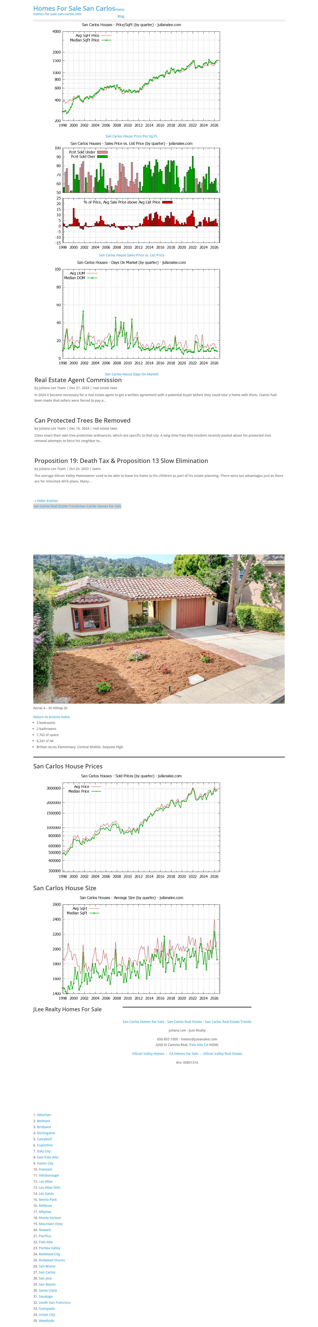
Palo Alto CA (198, 1044)
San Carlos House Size (64, 888)
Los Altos (46, 1181)
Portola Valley (49, 1248)
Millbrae (45, 1205)
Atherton (44, 1115)
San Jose (45, 1278)
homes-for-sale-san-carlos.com (57, 14)
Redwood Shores (52, 1260)
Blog (121, 16)
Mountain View (50, 1224)
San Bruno (47, 1266)
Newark (45, 1230)
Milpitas (45, 1211)
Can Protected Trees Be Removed (82, 420)
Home (119, 9)
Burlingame (46, 1133)
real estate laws (105, 388)
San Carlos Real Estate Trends (56, 506)
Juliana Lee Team (52, 388)
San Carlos (47, 1272)
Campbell (44, 1139)
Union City (47, 1314)
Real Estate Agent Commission (78, 380)
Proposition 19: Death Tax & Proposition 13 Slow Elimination (121, 460)
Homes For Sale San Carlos (74, 8)
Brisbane (44, 1127)
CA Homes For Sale (183, 1053)
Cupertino (45, 1145)
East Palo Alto (47, 1157)
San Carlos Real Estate (184, 1021)
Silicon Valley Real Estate (222, 1053)
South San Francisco (54, 1302)
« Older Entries (46, 501)
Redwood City (49, 1254)
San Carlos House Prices (68, 766)
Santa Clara (48, 1290)
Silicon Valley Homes (148, 1053)
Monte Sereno (50, 1217)
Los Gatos (46, 1193)
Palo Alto (46, 1242)
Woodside (46, 1320)
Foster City (45, 1163)
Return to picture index (51, 717)
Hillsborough (49, 1175)
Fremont (45, 1169)
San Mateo (47, 1284)
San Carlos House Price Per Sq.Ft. (132, 136)
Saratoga (46, 1296)
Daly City (44, 1151)
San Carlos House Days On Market (131, 374)
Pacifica (45, 1236)
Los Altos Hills (49, 1187)
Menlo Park (48, 1199)
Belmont (43, 1121)
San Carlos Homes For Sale (100, 506)
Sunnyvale (47, 1308)
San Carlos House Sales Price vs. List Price (131, 255)
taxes (96, 468)
